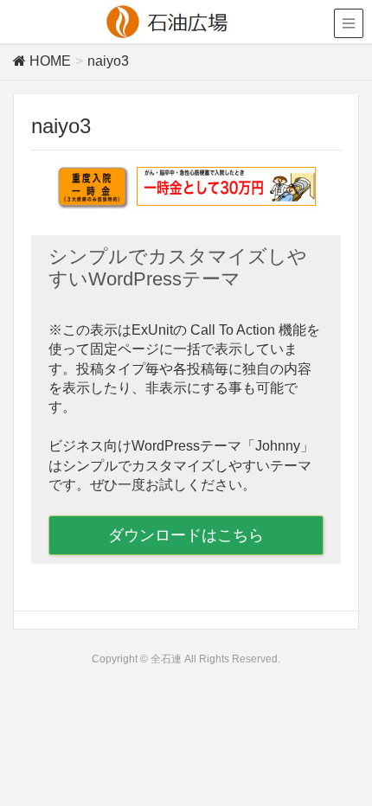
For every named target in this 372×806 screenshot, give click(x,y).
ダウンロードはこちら (186, 535)
